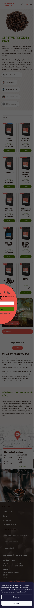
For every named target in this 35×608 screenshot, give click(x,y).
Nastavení (16, 597)
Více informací (20, 592)
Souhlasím (16, 603)
